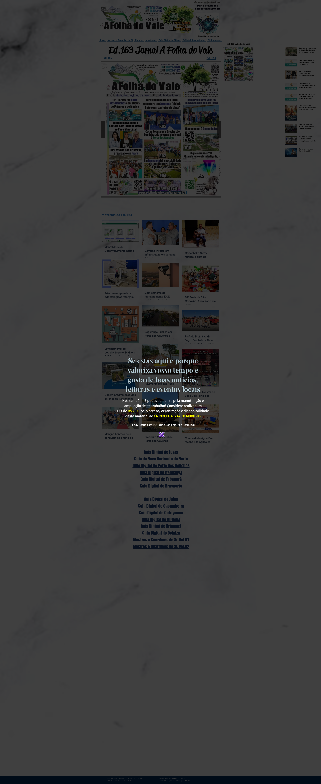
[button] (162, 434)
